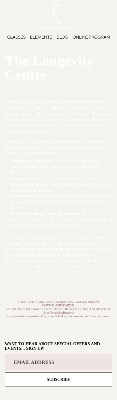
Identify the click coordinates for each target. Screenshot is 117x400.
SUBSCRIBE (58, 379)
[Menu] (7, 15)
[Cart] (109, 15)
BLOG (62, 37)
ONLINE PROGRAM (91, 37)
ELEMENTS (41, 37)
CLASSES (16, 37)
